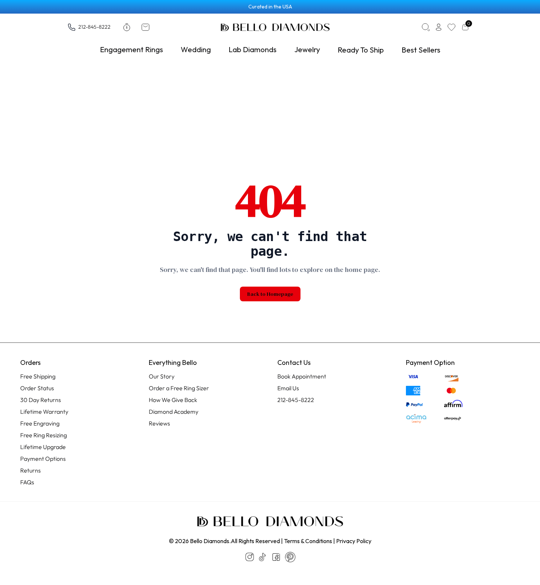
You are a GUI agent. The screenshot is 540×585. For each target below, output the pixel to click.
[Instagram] (249, 556)
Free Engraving (40, 423)
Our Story (161, 376)
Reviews (159, 423)
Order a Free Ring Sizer (179, 388)
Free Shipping (37, 376)
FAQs (27, 482)
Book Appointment (301, 376)
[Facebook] (276, 557)
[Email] (147, 27)
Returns (30, 470)
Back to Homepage (270, 294)
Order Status (37, 388)
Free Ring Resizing (43, 435)
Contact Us (294, 362)
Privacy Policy (353, 541)
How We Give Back (173, 399)
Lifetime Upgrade (43, 447)
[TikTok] (262, 557)
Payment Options (43, 458)
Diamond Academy (173, 411)
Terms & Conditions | (309, 541)
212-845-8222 (94, 26)
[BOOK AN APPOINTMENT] (128, 27)
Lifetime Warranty (44, 411)
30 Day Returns (40, 399)
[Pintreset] (290, 557)
